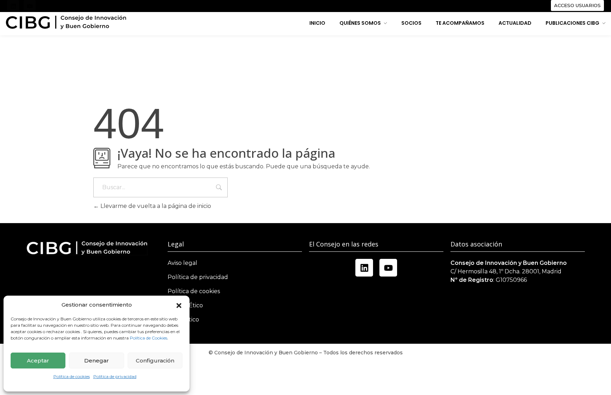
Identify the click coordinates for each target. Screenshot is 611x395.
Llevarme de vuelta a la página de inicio (155, 206)
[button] (178, 304)
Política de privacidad (114, 376)
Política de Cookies (148, 338)
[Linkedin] (13, 6)
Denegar (96, 360)
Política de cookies (71, 376)
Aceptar (38, 360)
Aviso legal (182, 263)
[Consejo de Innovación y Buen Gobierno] (66, 22)
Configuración (155, 360)
